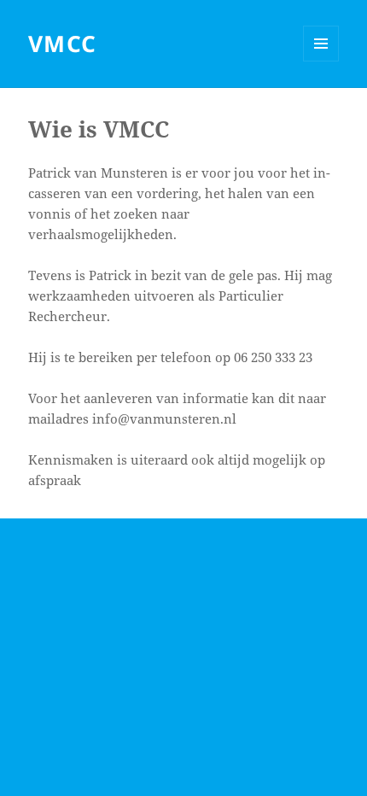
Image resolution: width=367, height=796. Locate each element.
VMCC (62, 43)
